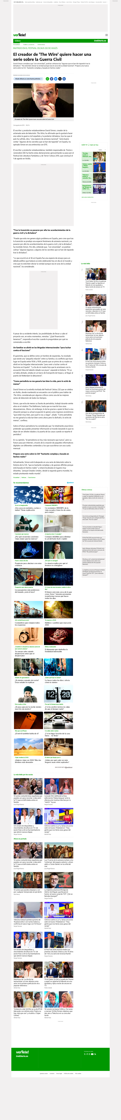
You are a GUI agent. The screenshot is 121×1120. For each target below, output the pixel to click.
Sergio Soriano (48, 804)
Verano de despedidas (48, 2)
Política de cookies (68, 1073)
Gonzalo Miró (105, 2)
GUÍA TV (90, 145)
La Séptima (56, 2)
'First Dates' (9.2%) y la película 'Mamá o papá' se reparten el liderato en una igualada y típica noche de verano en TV (58, 982)
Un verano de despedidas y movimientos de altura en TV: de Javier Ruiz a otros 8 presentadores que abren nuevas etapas (27, 829)
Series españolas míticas (30, 2)
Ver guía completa (87, 197)
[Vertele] (22, 1052)
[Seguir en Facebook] (87, 1054)
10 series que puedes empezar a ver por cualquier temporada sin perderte (28, 891)
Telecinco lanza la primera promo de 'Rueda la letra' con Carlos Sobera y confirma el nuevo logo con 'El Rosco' (27, 922)
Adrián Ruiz (47, 834)
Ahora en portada (20, 839)
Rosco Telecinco (62, 2)
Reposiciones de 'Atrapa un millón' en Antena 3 (87, 187)
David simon (31, 477)
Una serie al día (99, 2)
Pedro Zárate (48, 988)
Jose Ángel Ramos (19, 804)
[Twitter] (60, 79)
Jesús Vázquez (92, 2)
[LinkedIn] (64, 79)
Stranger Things (76, 2)
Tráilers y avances (28, 44)
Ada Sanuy (17, 894)
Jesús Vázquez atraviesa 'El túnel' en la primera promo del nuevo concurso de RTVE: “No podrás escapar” (93, 550)
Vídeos (18, 40)
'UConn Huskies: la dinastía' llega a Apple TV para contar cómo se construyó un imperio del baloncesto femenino (93, 529)
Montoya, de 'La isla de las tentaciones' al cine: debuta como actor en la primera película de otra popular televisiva (27, 982)
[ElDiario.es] (100, 41)
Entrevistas (41, 44)
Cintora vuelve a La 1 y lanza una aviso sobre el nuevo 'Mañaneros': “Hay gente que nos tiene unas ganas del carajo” (58, 829)
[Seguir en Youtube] (92, 1054)
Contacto (52, 1073)
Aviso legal (59, 1073)
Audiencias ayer (39, 2)
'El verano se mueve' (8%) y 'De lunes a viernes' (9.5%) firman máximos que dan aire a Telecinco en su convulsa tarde (58, 1012)
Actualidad (16, 44)
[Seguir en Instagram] (89, 1054)
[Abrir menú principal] (106, 35)
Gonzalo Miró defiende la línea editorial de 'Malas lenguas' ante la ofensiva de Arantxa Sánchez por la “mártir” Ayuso (57, 799)
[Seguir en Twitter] (85, 1054)
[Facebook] (51, 79)
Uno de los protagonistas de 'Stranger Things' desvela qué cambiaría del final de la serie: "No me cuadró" (95, 416)
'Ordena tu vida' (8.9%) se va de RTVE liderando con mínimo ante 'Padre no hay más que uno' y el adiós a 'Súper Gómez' (28, 1012)
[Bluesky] (55, 79)
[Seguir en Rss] (95, 1054)
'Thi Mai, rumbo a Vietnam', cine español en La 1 (87, 154)
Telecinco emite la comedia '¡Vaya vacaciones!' (87, 176)
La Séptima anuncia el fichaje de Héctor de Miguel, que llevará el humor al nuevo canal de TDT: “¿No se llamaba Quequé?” (58, 893)
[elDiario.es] (22, 1056)
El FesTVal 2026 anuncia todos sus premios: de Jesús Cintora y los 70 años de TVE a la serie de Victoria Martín (58, 951)
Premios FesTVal (84, 2)
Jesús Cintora (69, 2)
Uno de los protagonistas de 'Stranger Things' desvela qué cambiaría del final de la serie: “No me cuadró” (93, 517)
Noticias (24, 477)
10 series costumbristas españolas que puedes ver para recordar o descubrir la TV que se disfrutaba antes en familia (28, 799)
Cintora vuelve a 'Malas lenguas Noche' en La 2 (87, 165)
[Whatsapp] (47, 79)
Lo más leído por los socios (23, 775)
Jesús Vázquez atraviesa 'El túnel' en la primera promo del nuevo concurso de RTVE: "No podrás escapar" (95, 390)
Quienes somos (44, 1073)
